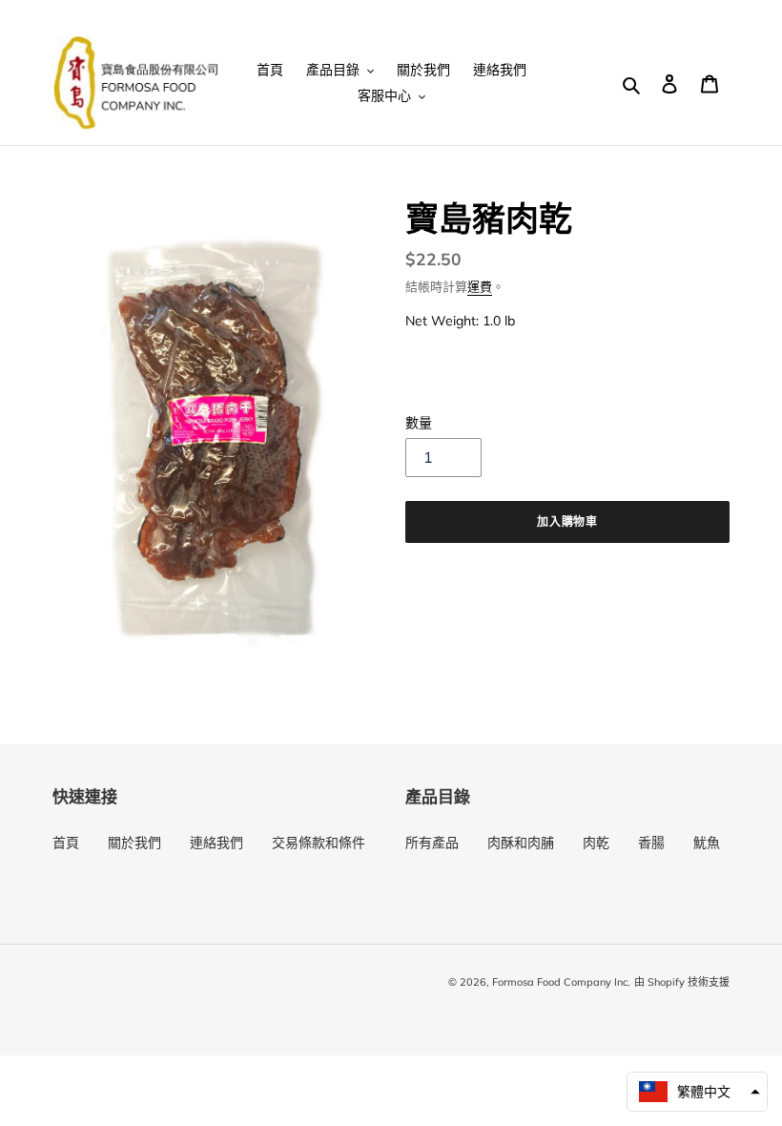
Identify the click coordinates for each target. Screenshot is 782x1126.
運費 (479, 286)
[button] (697, 1092)
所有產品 (432, 842)
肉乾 (596, 842)
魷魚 (706, 842)
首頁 (65, 842)
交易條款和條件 (318, 842)
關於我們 (134, 842)
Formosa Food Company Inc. (561, 982)
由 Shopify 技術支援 (682, 982)
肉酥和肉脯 (520, 842)
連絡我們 (216, 842)
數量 (418, 422)
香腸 (651, 842)
